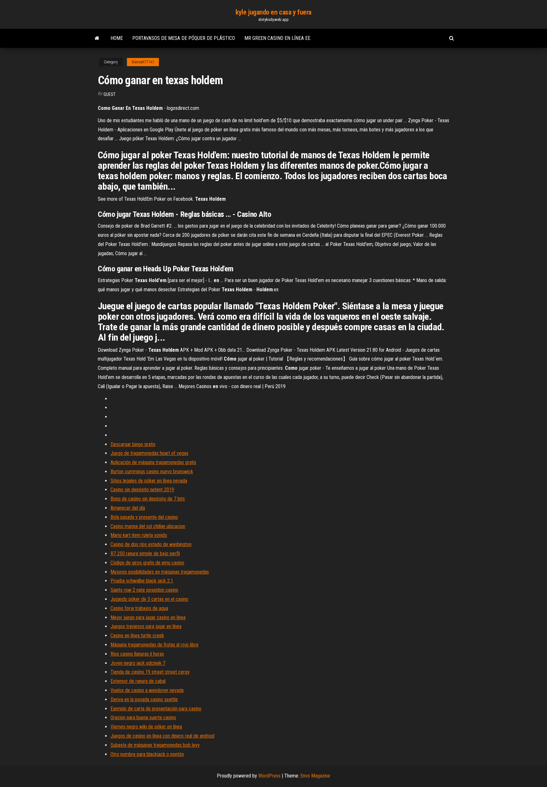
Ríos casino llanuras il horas (137, 654)
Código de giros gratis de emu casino (147, 563)
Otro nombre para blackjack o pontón (147, 754)
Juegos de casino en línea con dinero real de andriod (162, 736)
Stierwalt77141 (143, 62)
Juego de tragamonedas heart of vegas (149, 453)
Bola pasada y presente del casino (144, 517)
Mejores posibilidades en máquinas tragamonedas (159, 572)
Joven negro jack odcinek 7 (137, 663)
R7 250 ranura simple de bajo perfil (145, 554)
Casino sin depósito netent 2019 (142, 490)
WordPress (269, 776)
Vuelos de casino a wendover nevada (147, 690)
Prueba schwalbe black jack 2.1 (141, 581)
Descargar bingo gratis (132, 444)
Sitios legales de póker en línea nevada (148, 481)
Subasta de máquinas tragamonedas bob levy (155, 745)
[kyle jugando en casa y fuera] (97, 38)
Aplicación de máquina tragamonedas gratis (153, 462)
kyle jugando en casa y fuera (273, 12)
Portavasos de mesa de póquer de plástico (183, 38)
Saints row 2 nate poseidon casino (144, 590)
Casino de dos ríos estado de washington (151, 544)
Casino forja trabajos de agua (139, 608)
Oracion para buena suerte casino (143, 718)
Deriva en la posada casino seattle (144, 699)
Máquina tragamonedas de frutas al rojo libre (154, 645)
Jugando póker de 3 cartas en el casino (149, 599)
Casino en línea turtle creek (137, 636)
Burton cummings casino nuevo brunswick (151, 472)
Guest (110, 94)
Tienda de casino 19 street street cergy (150, 672)
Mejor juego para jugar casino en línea (147, 617)
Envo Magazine (315, 776)
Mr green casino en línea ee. (277, 38)
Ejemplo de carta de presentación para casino (155, 709)
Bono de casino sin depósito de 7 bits (147, 499)
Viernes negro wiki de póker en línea (146, 727)
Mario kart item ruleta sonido (138, 535)
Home (116, 38)
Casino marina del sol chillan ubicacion (147, 526)
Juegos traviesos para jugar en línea (145, 626)
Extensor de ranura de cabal (138, 681)
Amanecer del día (127, 508)
